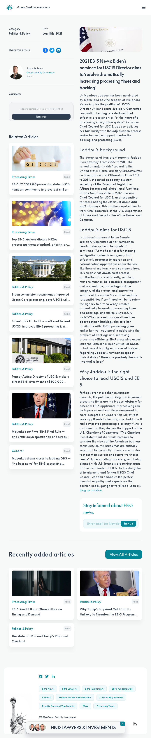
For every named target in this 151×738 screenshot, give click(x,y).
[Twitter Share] (52, 50)
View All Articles (124, 554)
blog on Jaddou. (91, 490)
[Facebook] (40, 676)
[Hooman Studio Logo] (135, 723)
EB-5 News (48, 688)
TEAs (85, 706)
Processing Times (105, 706)
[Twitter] (47, 676)
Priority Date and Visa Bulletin (58, 706)
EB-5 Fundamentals (122, 688)
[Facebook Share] (45, 50)
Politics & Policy (19, 33)
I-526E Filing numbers (111, 697)
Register (41, 116)
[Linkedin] (53, 676)
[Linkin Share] (58, 50)
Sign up (128, 523)
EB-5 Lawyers (69, 688)
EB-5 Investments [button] (94, 688)
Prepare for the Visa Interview (75, 697)
